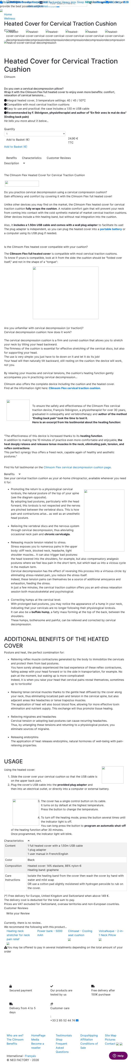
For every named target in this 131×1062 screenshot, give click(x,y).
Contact (110, 1043)
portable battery (111, 229)
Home (8, 14)
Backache (54, 2)
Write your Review (18, 913)
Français (30, 1056)
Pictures (110, 1039)
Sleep (80, 2)
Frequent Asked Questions (62, 1047)
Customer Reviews (59, 158)
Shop (5, 2)
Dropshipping (89, 1035)
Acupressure (40, 2)
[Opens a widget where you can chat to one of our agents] (118, 1056)
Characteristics (31, 158)
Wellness (15, 2)
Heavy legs (69, 2)
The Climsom (15, 1039)
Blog (118, 2)
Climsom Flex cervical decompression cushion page (77, 467)
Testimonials (100, 2)
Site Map (110, 1035)
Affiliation (86, 1039)
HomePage (38, 1035)
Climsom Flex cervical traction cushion (74, 388)
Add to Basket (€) (18, 139)
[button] (13, 43)
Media (35, 1039)
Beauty (26, 2)
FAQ (111, 2)
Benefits (11, 158)
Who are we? (15, 1035)
